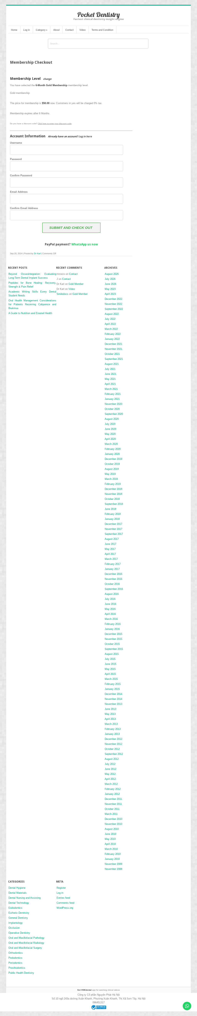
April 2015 (110, 674)
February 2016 (113, 624)
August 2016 (112, 594)
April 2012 (110, 779)
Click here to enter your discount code (55, 124)
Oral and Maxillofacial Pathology (26, 937)
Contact (69, 30)
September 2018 (114, 504)
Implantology (15, 922)
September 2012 (114, 754)
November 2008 (113, 869)
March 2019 (111, 479)
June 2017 (110, 544)
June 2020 (110, 429)
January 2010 (112, 859)
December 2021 (113, 344)
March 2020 (111, 444)
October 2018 (112, 499)
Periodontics (15, 962)
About (56, 30)
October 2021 (112, 354)
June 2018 (110, 509)
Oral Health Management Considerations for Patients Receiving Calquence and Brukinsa (32, 304)
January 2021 (112, 399)
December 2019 (113, 459)
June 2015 (110, 664)
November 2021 (113, 349)
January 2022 (112, 339)
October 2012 (112, 749)
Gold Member (75, 284)
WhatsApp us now (84, 244)
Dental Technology (18, 902)
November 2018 (113, 494)
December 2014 (113, 694)
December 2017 (113, 524)
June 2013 (110, 709)
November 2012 (113, 744)
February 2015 (113, 684)
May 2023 (110, 289)
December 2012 (113, 739)
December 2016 (113, 574)
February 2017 (113, 564)
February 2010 (113, 854)
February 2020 (113, 449)
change (47, 79)
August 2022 (112, 314)
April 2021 (110, 384)
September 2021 (114, 359)
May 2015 (110, 669)
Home (14, 30)
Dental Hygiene (16, 887)
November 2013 (113, 704)
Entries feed (63, 897)
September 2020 (114, 414)
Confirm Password (21, 175)
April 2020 (110, 439)
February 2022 (113, 334)
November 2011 (113, 804)
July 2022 (110, 319)
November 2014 (113, 699)
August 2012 (112, 759)
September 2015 (114, 649)
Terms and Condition (102, 30)
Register (61, 887)
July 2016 (110, 599)
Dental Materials (17, 892)
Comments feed (65, 902)
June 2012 (110, 769)
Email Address (19, 191)
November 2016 (113, 579)
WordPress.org (65, 907)
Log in (26, 30)
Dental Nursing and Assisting (24, 897)
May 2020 (110, 434)
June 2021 (110, 374)
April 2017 (110, 554)
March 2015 (111, 679)
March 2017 (111, 559)
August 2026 (112, 274)
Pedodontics (15, 957)
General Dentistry (18, 917)
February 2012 (113, 789)
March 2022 (111, 329)
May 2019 (110, 474)
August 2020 (112, 419)
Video (82, 30)
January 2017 (112, 569)
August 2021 (112, 364)
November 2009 (113, 864)
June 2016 (110, 604)
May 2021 (110, 379)
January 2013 (112, 734)
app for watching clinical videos (98, 990)
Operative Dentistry (19, 932)
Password (16, 159)
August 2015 (112, 654)
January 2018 (112, 519)
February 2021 (113, 394)
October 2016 (112, 584)
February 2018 (113, 514)
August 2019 (112, 469)
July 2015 (110, 659)
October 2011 (112, 809)
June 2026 (110, 284)
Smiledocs (62, 294)
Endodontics (15, 907)
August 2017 (112, 539)
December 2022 (113, 299)
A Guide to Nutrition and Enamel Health (30, 313)
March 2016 (111, 619)
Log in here (85, 136)
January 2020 (112, 454)
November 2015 (113, 639)
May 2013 (110, 714)
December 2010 (113, 819)
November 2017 (113, 529)
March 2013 (111, 724)
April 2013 (110, 719)
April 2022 (110, 324)
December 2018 (113, 489)
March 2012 (111, 784)
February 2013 (113, 729)
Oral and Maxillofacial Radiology (26, 942)
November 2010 (113, 824)
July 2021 (110, 369)
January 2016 (112, 629)
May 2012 (110, 774)
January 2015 (112, 689)
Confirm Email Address (24, 208)
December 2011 (113, 799)
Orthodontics (15, 952)
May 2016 (110, 609)
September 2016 (114, 589)
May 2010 (110, 839)
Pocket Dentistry (98, 14)
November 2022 (113, 304)
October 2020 (112, 409)
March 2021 (111, 389)
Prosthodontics (16, 967)
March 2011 (111, 814)
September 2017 (114, 534)
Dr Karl (37, 253)
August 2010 (112, 829)
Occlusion (14, 927)
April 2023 (110, 294)
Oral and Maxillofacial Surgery (25, 947)
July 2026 (110, 279)
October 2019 (112, 464)
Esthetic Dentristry (18, 912)
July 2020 (110, 424)
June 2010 (110, 834)
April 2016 (110, 614)
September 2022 (114, 309)
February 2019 (113, 484)
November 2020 (113, 404)
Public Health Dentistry (21, 972)
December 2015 (113, 634)
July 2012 (110, 764)
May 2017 (110, 549)
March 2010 (111, 849)
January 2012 (112, 794)
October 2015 (112, 644)
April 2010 (110, 844)
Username (16, 142)
